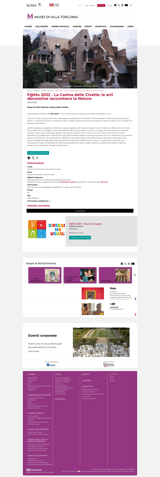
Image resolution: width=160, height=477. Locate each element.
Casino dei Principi (38, 429)
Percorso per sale (34, 408)
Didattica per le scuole (90, 389)
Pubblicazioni (32, 458)
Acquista (101, 5)
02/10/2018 (121, 295)
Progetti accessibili (89, 398)
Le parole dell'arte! (116, 309)
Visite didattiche (61, 386)
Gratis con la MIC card (38, 153)
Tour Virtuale (105, 280)
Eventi (88, 26)
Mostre (77, 26)
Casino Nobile (36, 413)
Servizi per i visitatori (62, 382)
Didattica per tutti (47, 90)
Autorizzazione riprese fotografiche (40, 464)
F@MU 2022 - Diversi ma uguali (85, 224)
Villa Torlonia (32, 380)
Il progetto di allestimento (37, 450)
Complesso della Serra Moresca (38, 441)
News (112, 376)
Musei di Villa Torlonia (56, 17)
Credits (109, 471)
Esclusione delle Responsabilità (96, 471)
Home (29, 90)
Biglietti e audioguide (63, 380)
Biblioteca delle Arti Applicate (38, 462)
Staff (29, 384)
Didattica (100, 26)
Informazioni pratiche (62, 378)
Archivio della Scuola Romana (38, 434)
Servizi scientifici (37, 456)
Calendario (117, 26)
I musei (28, 26)
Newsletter (31, 390)
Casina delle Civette (39, 395)
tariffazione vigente (68, 182)
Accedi (109, 5)
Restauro (31, 404)
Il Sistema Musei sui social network (72, 278)
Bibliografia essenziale (36, 460)
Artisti (30, 402)
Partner (112, 381)
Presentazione (33, 378)
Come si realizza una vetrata (37, 406)
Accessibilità (59, 392)
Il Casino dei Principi (35, 432)
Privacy (82, 471)
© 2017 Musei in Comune (69, 471)
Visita (130, 26)
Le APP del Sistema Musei (35, 279)
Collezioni (41, 26)
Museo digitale (60, 26)
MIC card (104, 182)
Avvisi (112, 378)
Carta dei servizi (33, 388)
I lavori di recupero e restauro (38, 448)
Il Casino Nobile (33, 416)
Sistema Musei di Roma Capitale (39, 386)
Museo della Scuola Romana (38, 422)
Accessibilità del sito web (120, 471)
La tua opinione (60, 394)
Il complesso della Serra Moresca (39, 444)
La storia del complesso (36, 446)
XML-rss (131, 471)
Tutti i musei (89, 5)
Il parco (30, 382)
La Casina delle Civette (36, 398)
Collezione (31, 400)
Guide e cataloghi (61, 390)
